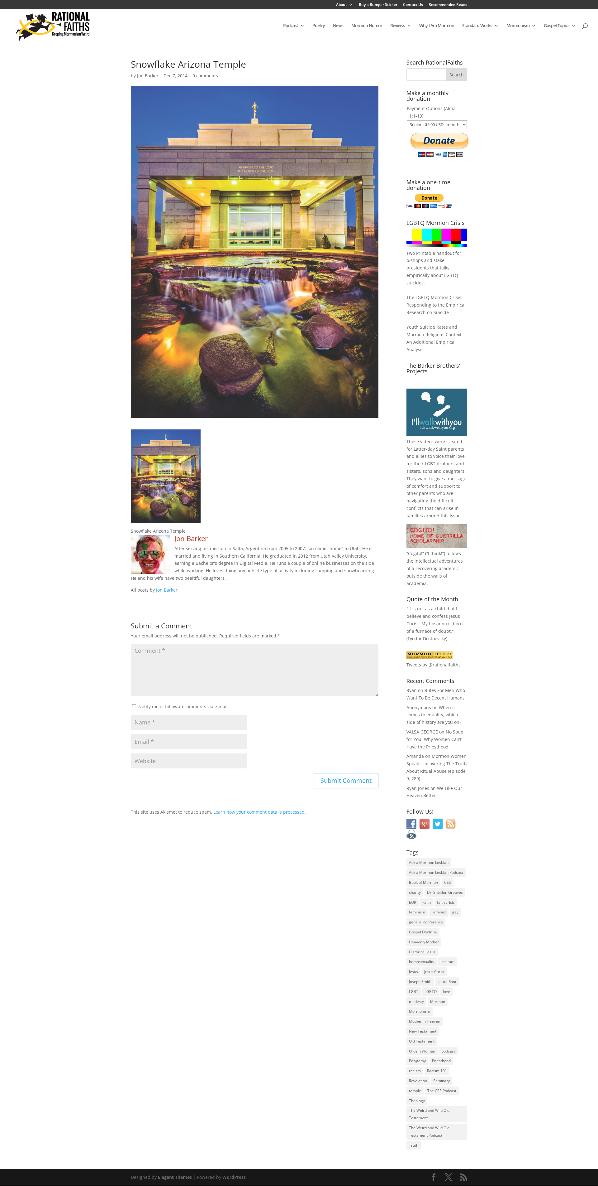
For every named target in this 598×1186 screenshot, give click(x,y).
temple (415, 1090)
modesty (416, 1001)
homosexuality (421, 961)
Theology (417, 1100)
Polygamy (417, 1060)
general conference (426, 922)
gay (455, 912)
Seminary (441, 1080)
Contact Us (413, 5)
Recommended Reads (448, 5)
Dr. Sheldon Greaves (445, 892)
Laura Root (447, 981)
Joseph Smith (420, 981)
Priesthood (441, 1060)
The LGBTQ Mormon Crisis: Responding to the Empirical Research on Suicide (436, 304)
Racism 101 (437, 1070)
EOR (412, 902)
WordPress (234, 1177)
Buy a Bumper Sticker (378, 5)
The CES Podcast (441, 1090)
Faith (426, 902)
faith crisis (446, 902)
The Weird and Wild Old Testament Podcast (429, 1131)
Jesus (413, 971)
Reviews (397, 25)
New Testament (422, 1031)
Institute (447, 961)
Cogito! (415, 553)
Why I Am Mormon (436, 25)
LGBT (430, 464)
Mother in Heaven (424, 1021)
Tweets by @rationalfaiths (433, 665)
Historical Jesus (422, 952)
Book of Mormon (423, 882)
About (341, 5)
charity (415, 892)
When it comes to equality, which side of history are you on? (433, 714)
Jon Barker (148, 76)
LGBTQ (431, 991)
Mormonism (517, 25)
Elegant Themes (175, 1177)
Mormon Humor (366, 25)
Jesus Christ (434, 971)
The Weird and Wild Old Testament (429, 1114)
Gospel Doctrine (423, 932)
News (338, 25)
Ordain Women (422, 1051)
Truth (413, 1145)
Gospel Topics (556, 25)
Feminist (438, 912)
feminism (417, 912)
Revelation (418, 1080)
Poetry (318, 25)
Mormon (437, 1001)
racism (415, 1070)
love (446, 991)
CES (447, 882)
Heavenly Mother (424, 942)
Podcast (290, 25)
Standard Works (477, 25)
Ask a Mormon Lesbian (428, 862)
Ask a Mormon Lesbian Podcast (436, 872)
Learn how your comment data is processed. (259, 812)
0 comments (205, 76)
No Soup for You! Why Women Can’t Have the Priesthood (434, 739)
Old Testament (421, 1041)
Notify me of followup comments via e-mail (183, 706)
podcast (448, 1051)
